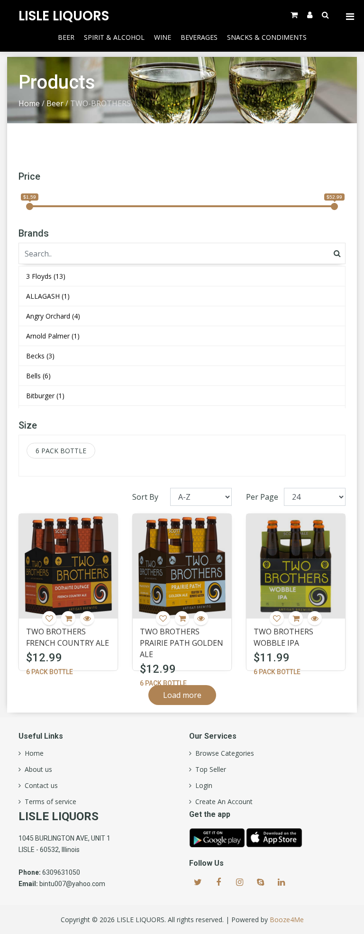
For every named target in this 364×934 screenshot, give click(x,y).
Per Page (262, 497)
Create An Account (222, 801)
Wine (162, 37)
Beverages (199, 37)
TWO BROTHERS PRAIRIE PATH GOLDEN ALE (181, 642)
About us (36, 769)
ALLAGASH (48, 296)
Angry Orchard (53, 315)
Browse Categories (222, 753)
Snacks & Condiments (267, 37)
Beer (66, 37)
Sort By (145, 497)
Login (201, 785)
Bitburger (45, 395)
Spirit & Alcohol (114, 37)
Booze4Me (287, 919)
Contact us (39, 785)
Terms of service (48, 801)
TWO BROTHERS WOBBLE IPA (283, 637)
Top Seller (208, 769)
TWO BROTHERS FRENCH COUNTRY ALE (67, 637)
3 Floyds (45, 276)
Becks (40, 355)
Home (29, 103)
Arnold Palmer (53, 335)
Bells (38, 375)
